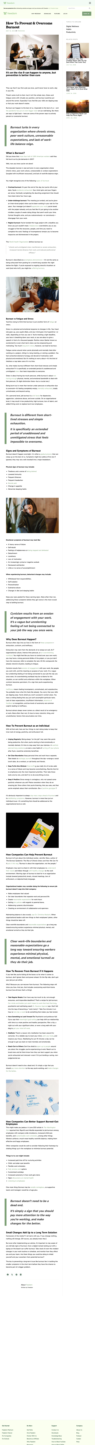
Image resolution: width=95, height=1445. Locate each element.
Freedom (21, 31)
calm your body (47, 1036)
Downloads (55, 1433)
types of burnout (42, 181)
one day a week (19, 1012)
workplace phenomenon (33, 260)
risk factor (36, 396)
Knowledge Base (57, 1436)
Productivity (71, 32)
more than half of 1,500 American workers (35, 156)
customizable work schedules (26, 1136)
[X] (12, 1274)
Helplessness (34, 226)
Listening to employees (16, 1181)
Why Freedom (31, 1442)
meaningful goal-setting (28, 1019)
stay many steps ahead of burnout (42, 796)
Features (57, 13)
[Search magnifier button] (89, 8)
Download (47, 13)
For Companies (6, 1436)
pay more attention (18, 1068)
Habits (68, 29)
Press (78, 1442)
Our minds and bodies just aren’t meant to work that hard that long (32, 1003)
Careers (78, 1439)
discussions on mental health (23, 1178)
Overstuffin (31, 766)
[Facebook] (8, 1274)
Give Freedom (31, 1433)
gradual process (46, 454)
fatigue (52, 322)
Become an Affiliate (33, 1439)
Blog (77, 1433)
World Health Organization (18, 242)
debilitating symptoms (16, 798)
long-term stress (28, 346)
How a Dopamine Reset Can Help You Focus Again (76, 114)
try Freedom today (53, 8)
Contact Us (55, 1430)
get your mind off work (21, 1028)
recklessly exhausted (24, 190)
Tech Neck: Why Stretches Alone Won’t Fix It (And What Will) (76, 89)
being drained (32, 471)
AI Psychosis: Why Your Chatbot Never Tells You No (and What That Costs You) (76, 60)
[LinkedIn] (20, 1274)
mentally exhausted (45, 388)
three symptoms (46, 643)
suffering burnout (37, 268)
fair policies (18, 902)
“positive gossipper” (49, 788)
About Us (79, 1430)
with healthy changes (36, 871)
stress (17, 371)
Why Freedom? (36, 13)
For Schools (5, 1439)
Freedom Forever (7, 1433)
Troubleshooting (57, 1439)
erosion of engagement (30, 668)
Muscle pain (12, 483)
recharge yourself (25, 759)
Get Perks (30, 1430)
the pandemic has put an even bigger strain (22, 111)
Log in (65, 13)
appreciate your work (39, 206)
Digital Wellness (72, 26)
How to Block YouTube (58, 1442)
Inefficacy (9, 689)
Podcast (78, 1436)
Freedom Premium (7, 1430)
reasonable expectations (22, 899)
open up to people (43, 1046)
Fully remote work (14, 1169)
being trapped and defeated (38, 550)
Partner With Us (32, 1436)
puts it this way (13, 863)
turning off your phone (50, 748)
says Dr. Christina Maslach (41, 915)
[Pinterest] (16, 1274)
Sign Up (86, 14)
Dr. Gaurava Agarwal (40, 1006)
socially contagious (37, 1187)
